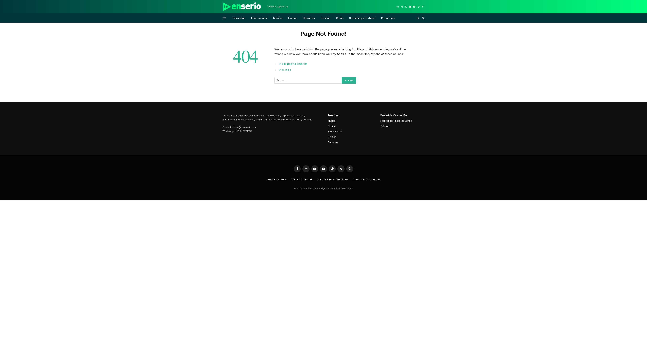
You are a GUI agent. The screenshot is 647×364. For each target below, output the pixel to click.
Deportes (309, 18)
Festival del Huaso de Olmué (396, 120)
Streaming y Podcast (362, 18)
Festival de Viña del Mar (393, 115)
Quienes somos (277, 179)
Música (277, 18)
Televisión (238, 18)
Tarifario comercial (366, 179)
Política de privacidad (332, 179)
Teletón (384, 126)
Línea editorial (302, 179)
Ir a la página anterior (293, 63)
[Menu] (224, 18)
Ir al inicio (285, 69)
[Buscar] (418, 18)
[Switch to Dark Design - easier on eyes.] (423, 18)
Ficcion (292, 18)
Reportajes (388, 18)
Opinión (325, 18)
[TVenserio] (242, 6)
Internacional (259, 18)
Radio (339, 18)
